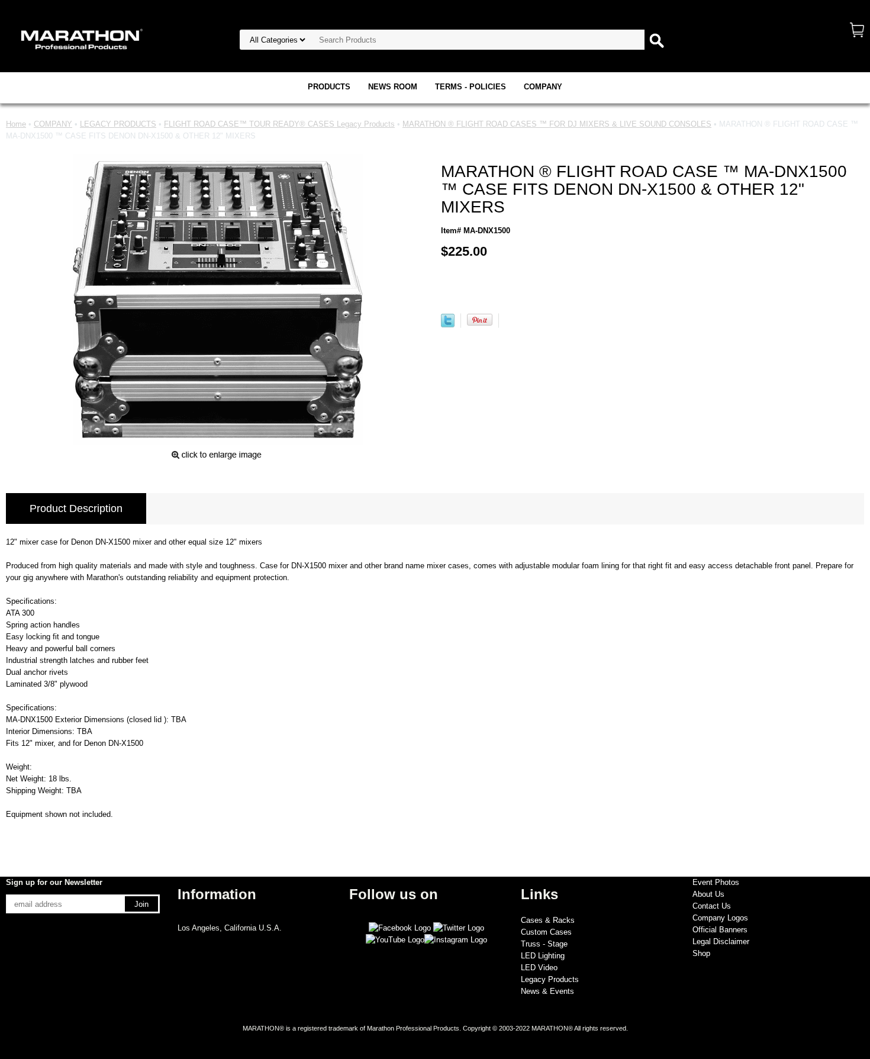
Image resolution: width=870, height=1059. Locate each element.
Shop (701, 953)
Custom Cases (546, 932)
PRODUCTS (329, 86)
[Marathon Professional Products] (80, 38)
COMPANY (543, 86)
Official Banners (719, 929)
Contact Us (711, 906)
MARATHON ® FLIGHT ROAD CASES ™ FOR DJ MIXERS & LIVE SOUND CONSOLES (556, 124)
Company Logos (720, 917)
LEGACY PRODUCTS (118, 124)
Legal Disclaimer (720, 941)
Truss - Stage (544, 943)
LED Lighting (543, 955)
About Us (708, 894)
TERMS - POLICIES (470, 86)
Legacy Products (550, 979)
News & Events (547, 991)
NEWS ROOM (392, 86)
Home (16, 124)
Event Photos (715, 882)
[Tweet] (448, 324)
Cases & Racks (548, 920)
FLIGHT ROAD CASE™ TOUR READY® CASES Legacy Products (279, 124)
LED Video (539, 967)
